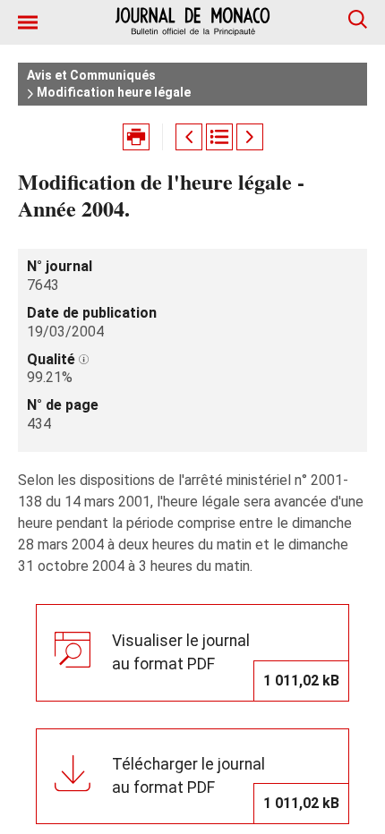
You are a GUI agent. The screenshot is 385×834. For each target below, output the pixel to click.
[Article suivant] (249, 136)
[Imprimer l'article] (136, 136)
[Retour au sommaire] (219, 136)
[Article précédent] (188, 136)
